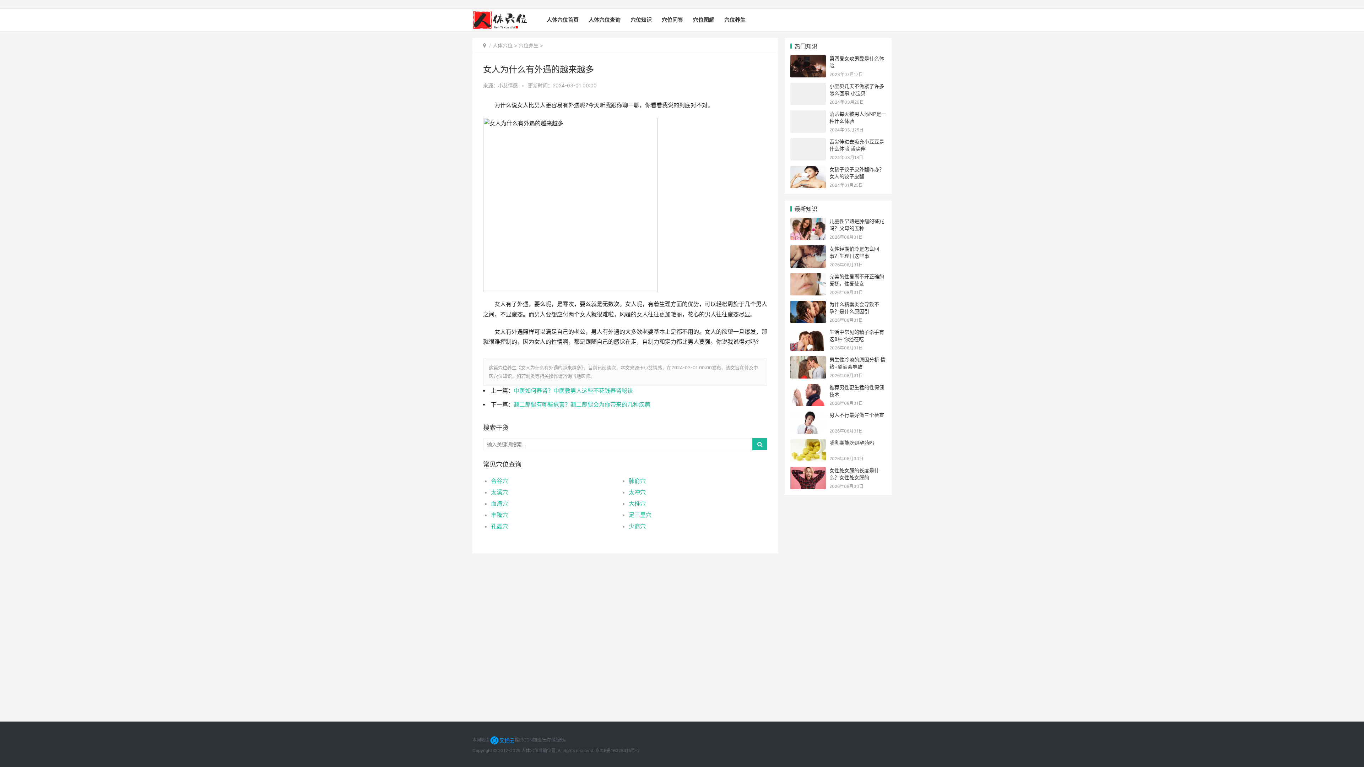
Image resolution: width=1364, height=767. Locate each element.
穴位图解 (703, 19)
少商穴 (637, 526)
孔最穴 (499, 526)
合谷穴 (499, 480)
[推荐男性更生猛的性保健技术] (808, 388)
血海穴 (499, 503)
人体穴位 (503, 45)
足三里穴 (640, 514)
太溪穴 (499, 492)
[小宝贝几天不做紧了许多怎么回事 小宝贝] (808, 87)
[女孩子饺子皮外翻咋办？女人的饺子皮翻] (808, 170)
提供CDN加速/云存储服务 (539, 739)
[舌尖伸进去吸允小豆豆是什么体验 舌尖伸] (808, 143)
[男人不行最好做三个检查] (808, 416)
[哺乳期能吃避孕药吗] (808, 444)
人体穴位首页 (563, 19)
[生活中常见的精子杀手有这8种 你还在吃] (808, 333)
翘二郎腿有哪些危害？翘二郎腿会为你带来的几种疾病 (582, 404)
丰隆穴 (499, 514)
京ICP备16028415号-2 (617, 750)
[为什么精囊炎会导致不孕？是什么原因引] (808, 305)
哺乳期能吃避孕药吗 (851, 443)
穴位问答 (672, 19)
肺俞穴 (637, 480)
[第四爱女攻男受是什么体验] (808, 59)
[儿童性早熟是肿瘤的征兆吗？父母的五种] (808, 222)
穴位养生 (735, 19)
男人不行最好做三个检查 (856, 415)
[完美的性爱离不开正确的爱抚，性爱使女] (808, 277)
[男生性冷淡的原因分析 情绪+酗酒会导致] (808, 361)
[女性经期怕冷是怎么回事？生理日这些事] (808, 250)
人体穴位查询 (605, 19)
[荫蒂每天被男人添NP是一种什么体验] (808, 115)
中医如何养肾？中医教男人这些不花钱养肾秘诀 (573, 390)
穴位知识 (641, 19)
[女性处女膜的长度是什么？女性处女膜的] (808, 471)
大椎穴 (637, 503)
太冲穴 (637, 492)
